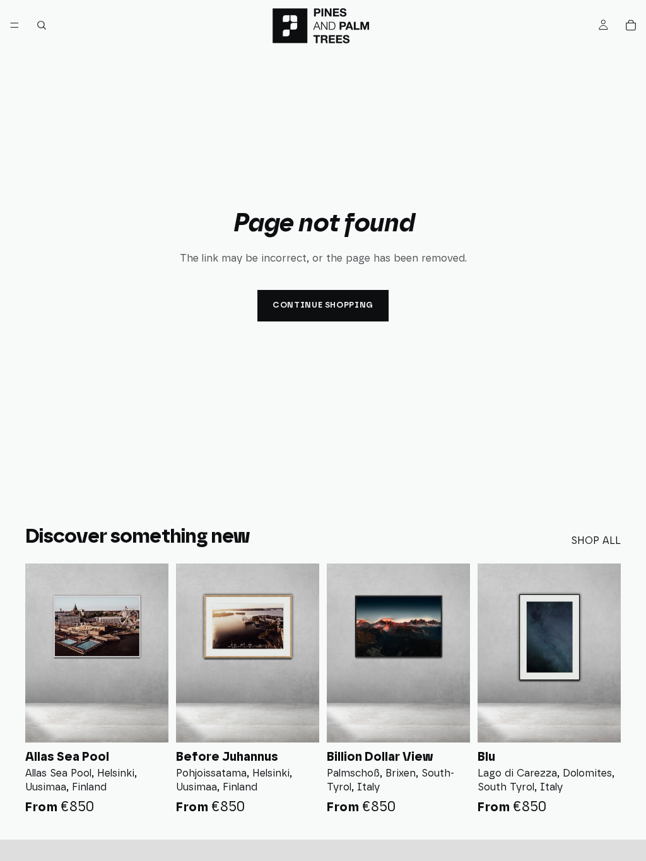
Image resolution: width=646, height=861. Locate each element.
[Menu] (14, 25)
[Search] (42, 25)
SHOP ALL (596, 541)
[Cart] (631, 25)
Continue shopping (323, 305)
